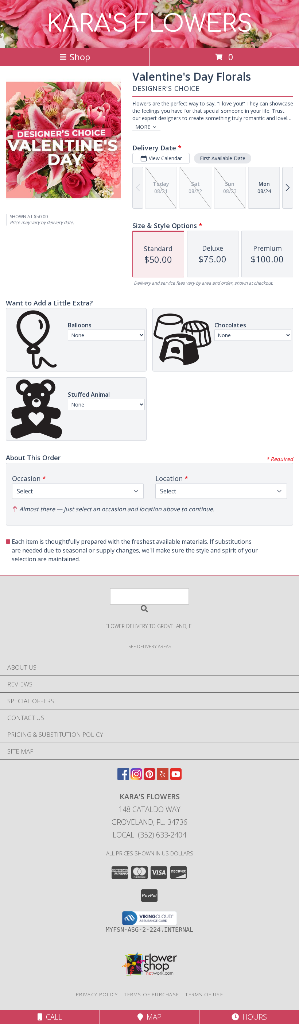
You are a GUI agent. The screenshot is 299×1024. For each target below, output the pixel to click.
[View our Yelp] (162, 777)
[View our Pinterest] (149, 777)
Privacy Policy (97, 994)
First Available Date (222, 158)
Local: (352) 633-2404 (149, 835)
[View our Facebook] (123, 777)
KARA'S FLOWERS (149, 24)
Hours (253, 1017)
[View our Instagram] (136, 777)
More (142, 126)
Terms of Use (204, 994)
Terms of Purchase (151, 994)
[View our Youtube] (176, 777)
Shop (80, 57)
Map (152, 1017)
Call (52, 1017)
